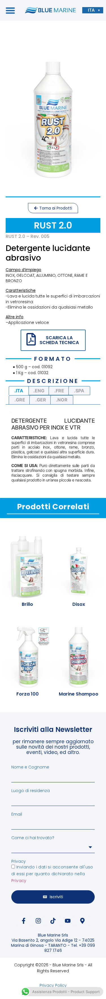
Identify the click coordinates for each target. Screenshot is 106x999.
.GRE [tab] (19, 400)
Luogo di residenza (30, 791)
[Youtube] (68, 921)
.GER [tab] (40, 400)
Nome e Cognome (30, 767)
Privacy (18, 861)
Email (16, 814)
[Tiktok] (53, 921)
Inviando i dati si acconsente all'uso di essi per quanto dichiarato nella (52, 873)
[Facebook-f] (24, 921)
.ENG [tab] (38, 390)
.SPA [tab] (79, 390)
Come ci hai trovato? (32, 838)
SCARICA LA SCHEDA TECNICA (59, 340)
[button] (10, 10)
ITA (91, 10)
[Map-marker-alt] (82, 921)
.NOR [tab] (62, 400)
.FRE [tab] (59, 390)
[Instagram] (38, 921)
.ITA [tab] (18, 390)
